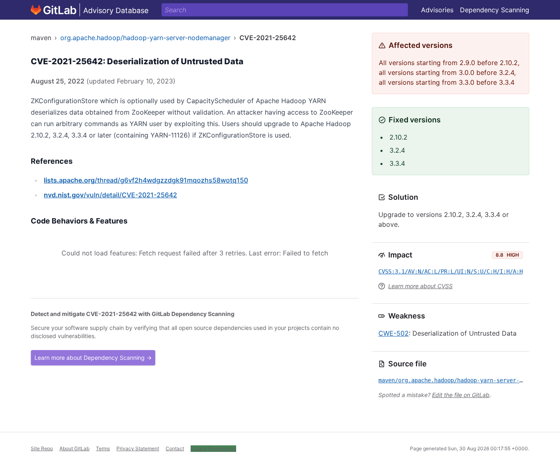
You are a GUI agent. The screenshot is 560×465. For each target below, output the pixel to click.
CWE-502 (393, 333)
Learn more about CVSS (420, 285)
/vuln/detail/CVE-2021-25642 (110, 195)
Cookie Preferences (213, 448)
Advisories (437, 10)
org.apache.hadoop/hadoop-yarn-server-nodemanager (145, 38)
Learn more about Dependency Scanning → (93, 357)
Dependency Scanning (494, 10)
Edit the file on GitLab (460, 394)
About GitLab (74, 448)
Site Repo (42, 448)
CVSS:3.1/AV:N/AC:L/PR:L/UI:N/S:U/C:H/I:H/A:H (450, 271)
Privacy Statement (137, 448)
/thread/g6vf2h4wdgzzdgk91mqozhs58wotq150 (146, 180)
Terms (103, 448)
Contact (175, 448)
